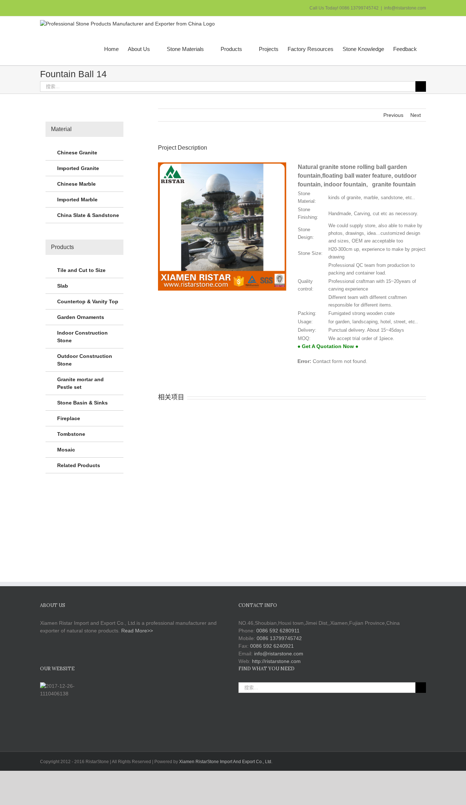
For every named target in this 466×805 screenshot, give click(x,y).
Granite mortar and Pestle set (80, 383)
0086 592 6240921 (272, 646)
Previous (393, 115)
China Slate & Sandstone (88, 215)
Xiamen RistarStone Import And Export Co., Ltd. (225, 761)
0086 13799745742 (279, 638)
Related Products (78, 465)
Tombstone (71, 434)
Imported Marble (77, 199)
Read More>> (137, 631)
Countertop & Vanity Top (87, 301)
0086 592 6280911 (278, 631)
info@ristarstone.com (405, 8)
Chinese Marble (76, 184)
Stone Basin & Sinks (82, 403)
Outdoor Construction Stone (84, 360)
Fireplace (68, 418)
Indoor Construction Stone (82, 336)
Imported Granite (78, 168)
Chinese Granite (77, 152)
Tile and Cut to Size (81, 270)
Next (415, 115)
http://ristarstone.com (276, 661)
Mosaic (66, 450)
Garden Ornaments (80, 317)
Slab (62, 286)
